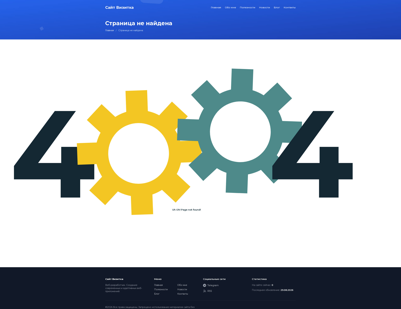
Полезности (247, 7)
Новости (264, 7)
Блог (277, 7)
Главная (216, 7)
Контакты (290, 7)
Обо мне (230, 7)
